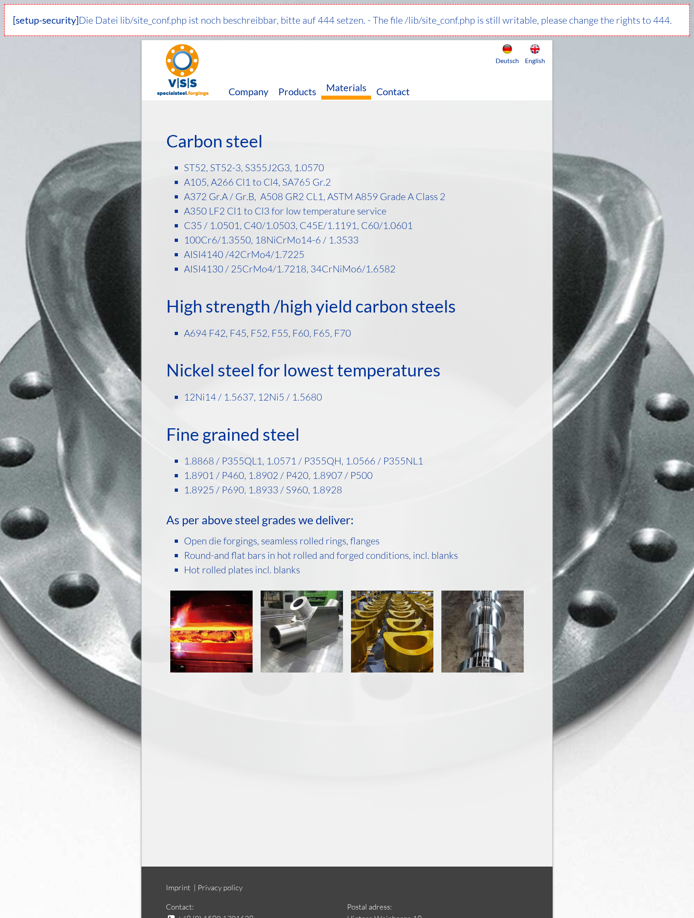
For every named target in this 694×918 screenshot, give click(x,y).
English (535, 60)
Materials (346, 87)
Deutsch (507, 60)
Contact (393, 91)
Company (248, 91)
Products (297, 91)
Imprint (178, 887)
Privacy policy (220, 887)
